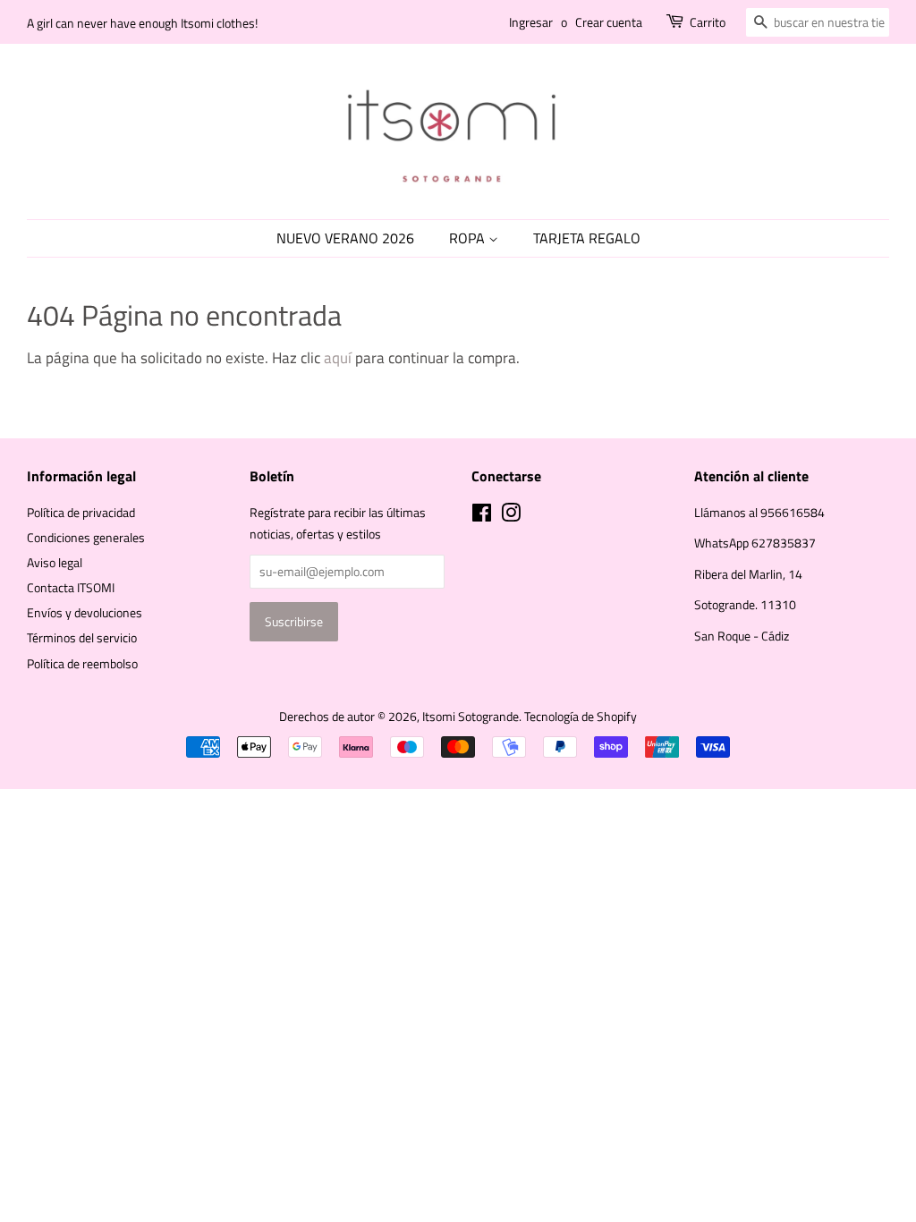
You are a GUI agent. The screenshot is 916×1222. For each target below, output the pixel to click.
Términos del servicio (82, 638)
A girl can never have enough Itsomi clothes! (142, 22)
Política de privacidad (81, 512)
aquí (338, 357)
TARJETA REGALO (586, 238)
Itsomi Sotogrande (470, 716)
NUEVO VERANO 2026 (345, 238)
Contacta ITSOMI (70, 588)
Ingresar (531, 22)
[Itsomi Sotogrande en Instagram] (511, 516)
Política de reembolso (82, 664)
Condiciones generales (86, 537)
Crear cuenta (608, 22)
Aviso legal (54, 563)
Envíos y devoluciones (84, 613)
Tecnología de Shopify (580, 716)
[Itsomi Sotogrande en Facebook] (481, 516)
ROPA (468, 238)
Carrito (707, 22)
